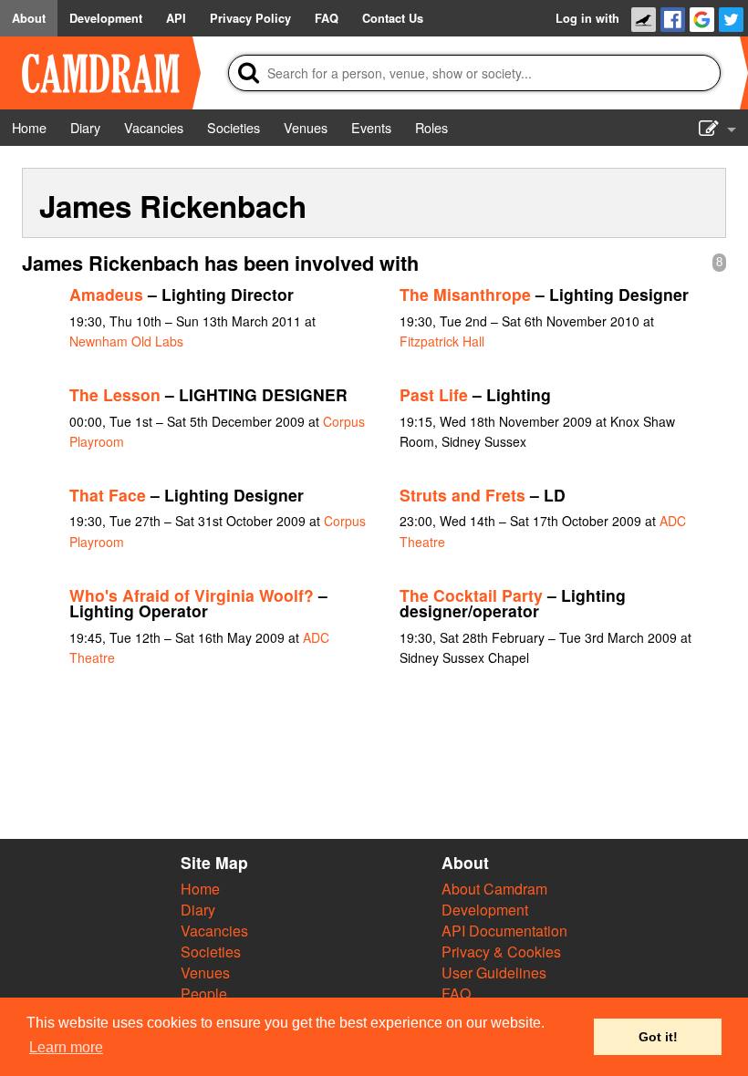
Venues (205, 972)
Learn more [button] (66, 1047)
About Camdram (494, 888)
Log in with (587, 18)
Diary (198, 909)
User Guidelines (494, 972)
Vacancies (214, 930)
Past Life (434, 394)
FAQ (456, 993)
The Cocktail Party (471, 595)
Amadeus (106, 294)
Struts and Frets (462, 494)
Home (200, 888)
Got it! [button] (658, 1036)
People (204, 993)
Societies (211, 951)
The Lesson (115, 394)
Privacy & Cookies (501, 951)
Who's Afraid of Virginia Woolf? (191, 595)
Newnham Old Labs (126, 341)
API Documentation (504, 930)
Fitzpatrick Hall (442, 341)
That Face (107, 494)
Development (485, 909)
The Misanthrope (465, 294)
